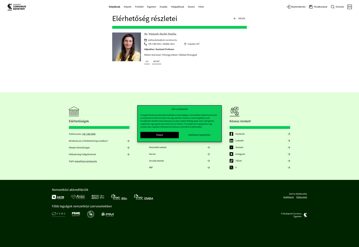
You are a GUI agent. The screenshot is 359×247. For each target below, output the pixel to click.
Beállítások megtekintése (199, 135)
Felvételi (139, 7)
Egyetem (151, 7)
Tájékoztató (301, 197)
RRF (151, 167)
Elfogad (159, 135)
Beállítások (288, 197)
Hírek (201, 7)
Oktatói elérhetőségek (79, 147)
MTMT (156, 61)
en (349, 7)
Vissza (241, 18)
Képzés (127, 7)
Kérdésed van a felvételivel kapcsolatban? (88, 141)
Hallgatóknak (177, 7)
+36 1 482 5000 (88, 134)
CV (147, 61)
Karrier (152, 154)
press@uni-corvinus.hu (86, 161)
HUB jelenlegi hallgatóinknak (82, 154)
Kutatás (163, 7)
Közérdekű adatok (157, 147)
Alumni (191, 7)
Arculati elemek (156, 160)
